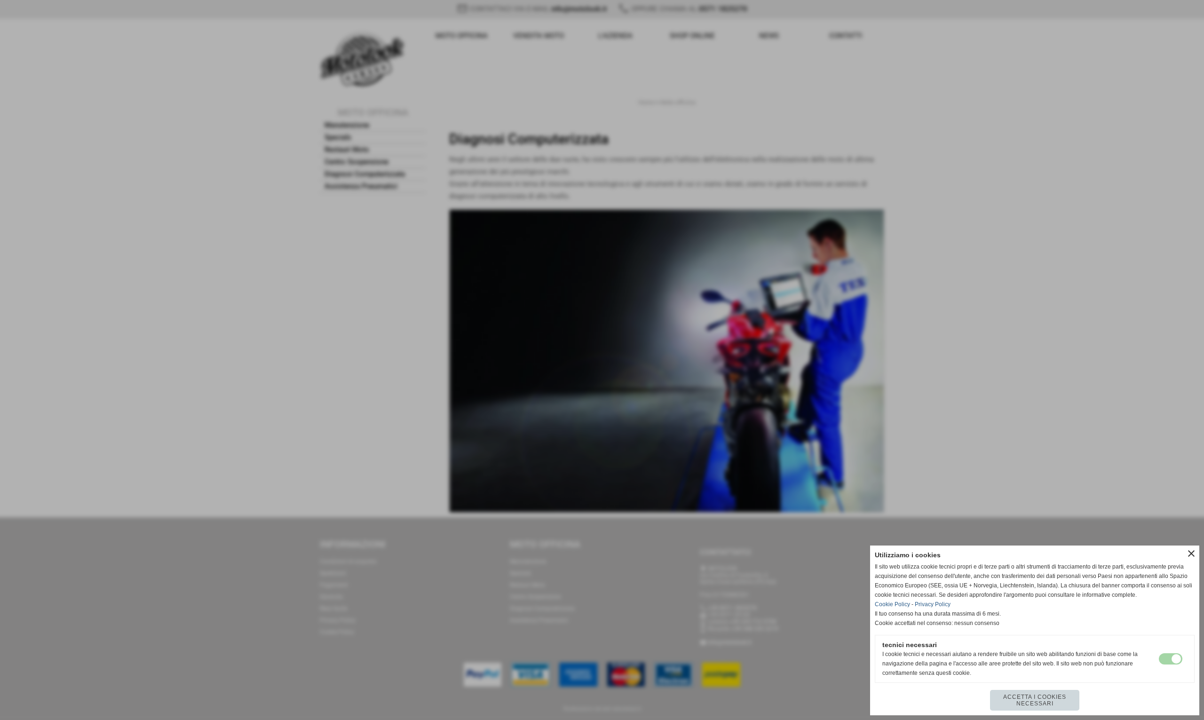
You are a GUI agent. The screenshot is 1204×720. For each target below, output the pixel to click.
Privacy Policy (933, 604)
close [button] (1191, 553)
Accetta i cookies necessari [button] (1034, 700)
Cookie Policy (892, 604)
